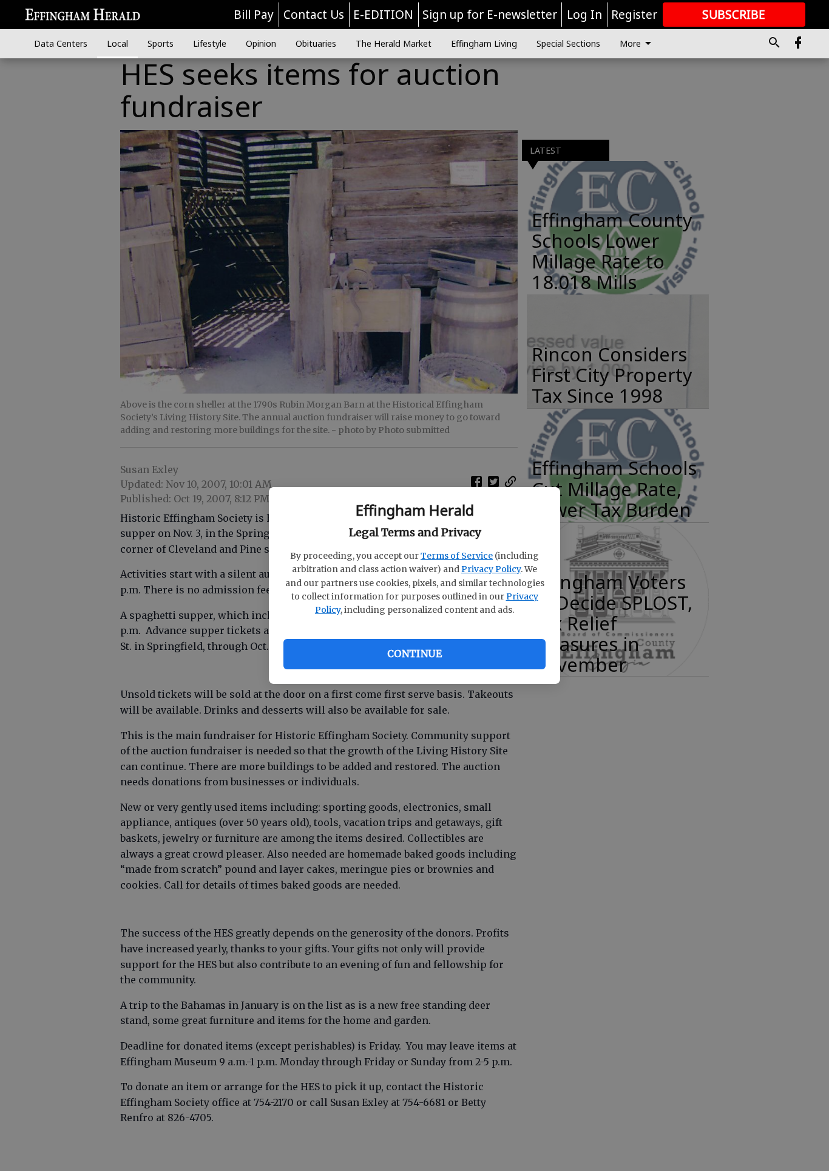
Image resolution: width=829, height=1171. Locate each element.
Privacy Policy (491, 569)
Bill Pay (254, 14)
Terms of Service (457, 555)
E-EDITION (383, 14)
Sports (160, 43)
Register (634, 14)
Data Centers (60, 43)
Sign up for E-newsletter (489, 14)
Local (117, 43)
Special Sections (568, 43)
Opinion (261, 43)
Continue (414, 653)
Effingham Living (484, 43)
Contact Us (313, 14)
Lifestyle (209, 43)
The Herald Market (393, 43)
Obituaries (316, 43)
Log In (584, 14)
